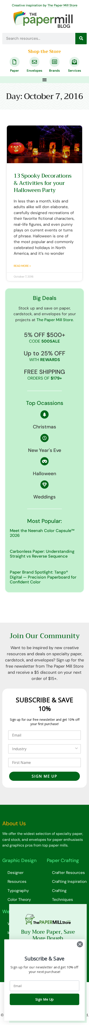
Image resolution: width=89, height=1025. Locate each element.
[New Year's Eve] (44, 438)
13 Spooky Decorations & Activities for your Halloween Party (43, 183)
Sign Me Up (44, 999)
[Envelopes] (34, 62)
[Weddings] (44, 484)
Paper (14, 70)
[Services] (74, 62)
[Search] (81, 38)
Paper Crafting (63, 860)
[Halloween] (44, 461)
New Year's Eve (44, 450)
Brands (54, 70)
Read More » (22, 266)
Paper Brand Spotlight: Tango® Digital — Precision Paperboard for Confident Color (43, 577)
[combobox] (43, 749)
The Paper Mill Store (62, 5)
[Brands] (55, 62)
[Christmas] (44, 414)
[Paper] (15, 62)
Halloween (44, 473)
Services (74, 70)
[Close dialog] (80, 944)
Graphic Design (19, 860)
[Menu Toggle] (44, 79)
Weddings (44, 497)
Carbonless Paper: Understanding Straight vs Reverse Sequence (42, 554)
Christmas (44, 427)
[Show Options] (76, 749)
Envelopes (34, 70)
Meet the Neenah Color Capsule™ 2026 (42, 533)
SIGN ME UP (44, 776)
